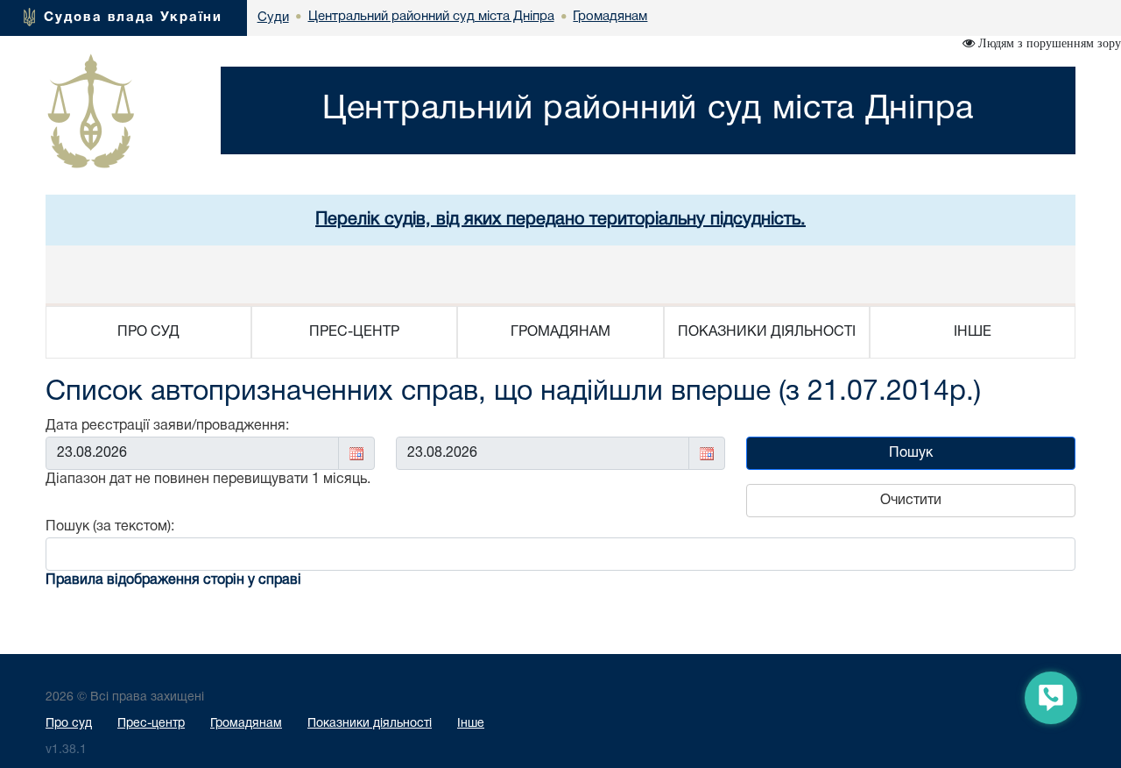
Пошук (911, 453)
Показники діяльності (369, 723)
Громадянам (246, 723)
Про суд (69, 723)
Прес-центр (151, 723)
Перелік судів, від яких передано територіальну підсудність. (560, 220)
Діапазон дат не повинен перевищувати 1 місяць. (208, 479)
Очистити (910, 500)
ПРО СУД (148, 332)
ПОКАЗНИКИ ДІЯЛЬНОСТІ (767, 332)
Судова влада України (133, 17)
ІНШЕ (972, 332)
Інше (470, 723)
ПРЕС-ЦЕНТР (354, 332)
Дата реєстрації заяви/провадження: (167, 426)
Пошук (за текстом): (110, 527)
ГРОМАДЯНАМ (560, 332)
